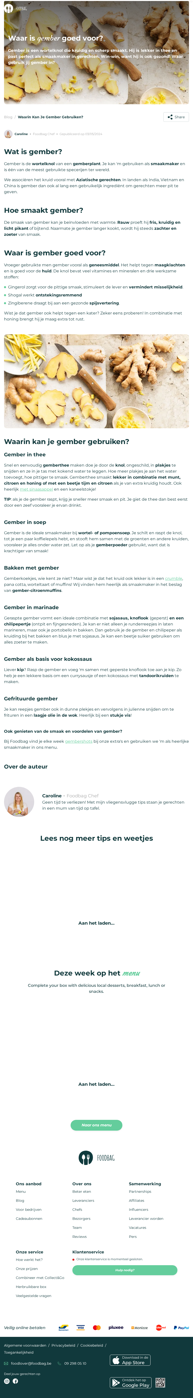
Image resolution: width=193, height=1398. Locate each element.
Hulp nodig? (124, 1270)
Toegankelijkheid (18, 1352)
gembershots (78, 741)
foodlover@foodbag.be (31, 1363)
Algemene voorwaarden (25, 1345)
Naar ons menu (97, 1125)
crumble (173, 578)
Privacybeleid (63, 1345)
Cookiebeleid (91, 1345)
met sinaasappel (36, 489)
